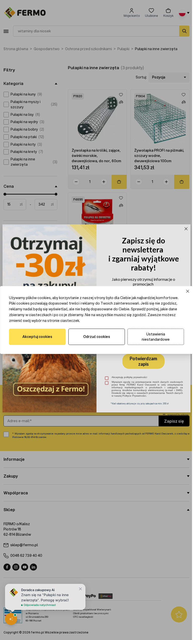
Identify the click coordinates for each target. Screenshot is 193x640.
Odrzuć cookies (94, 336)
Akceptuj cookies (37, 336)
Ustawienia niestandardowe (153, 337)
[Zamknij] (184, 291)
